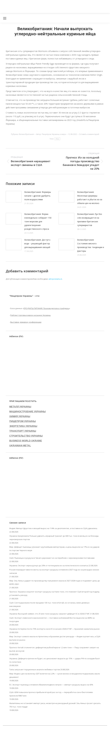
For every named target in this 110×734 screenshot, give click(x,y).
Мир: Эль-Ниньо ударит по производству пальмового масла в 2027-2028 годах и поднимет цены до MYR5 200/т (54, 582)
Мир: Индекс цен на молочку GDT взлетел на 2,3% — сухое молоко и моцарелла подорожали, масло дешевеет (54, 675)
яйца (57, 139)
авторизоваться (55, 279)
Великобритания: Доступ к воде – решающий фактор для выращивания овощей (37, 243)
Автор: (51, 134)
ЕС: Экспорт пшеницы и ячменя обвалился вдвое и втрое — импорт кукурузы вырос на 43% (51, 684)
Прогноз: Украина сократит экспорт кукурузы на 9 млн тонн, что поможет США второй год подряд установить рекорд (54, 593)
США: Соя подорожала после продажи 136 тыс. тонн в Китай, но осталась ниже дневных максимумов (49, 604)
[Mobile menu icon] (5, 18)
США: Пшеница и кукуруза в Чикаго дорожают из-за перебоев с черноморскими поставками (52, 558)
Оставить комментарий (89, 134)
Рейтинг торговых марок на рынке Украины (30, 315)
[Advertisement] (52, 6)
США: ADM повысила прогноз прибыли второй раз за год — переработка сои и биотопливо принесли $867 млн (51, 694)
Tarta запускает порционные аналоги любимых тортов (34, 669)
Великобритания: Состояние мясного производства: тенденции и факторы (90, 245)
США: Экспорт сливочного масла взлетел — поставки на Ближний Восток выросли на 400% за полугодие (52, 620)
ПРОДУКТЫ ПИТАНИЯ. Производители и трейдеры (46, 308)
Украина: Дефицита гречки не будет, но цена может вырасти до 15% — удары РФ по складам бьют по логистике (54, 660)
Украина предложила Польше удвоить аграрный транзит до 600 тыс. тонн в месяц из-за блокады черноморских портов (54, 538)
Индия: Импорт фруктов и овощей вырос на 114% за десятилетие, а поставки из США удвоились (53, 528)
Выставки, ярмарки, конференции (25, 322)
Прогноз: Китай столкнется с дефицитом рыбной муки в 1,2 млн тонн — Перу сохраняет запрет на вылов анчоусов (54, 649)
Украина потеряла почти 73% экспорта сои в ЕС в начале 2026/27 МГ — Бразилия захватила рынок (54, 629)
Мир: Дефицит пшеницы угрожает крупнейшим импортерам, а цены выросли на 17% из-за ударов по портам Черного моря (54, 549)
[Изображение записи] (13, 196)
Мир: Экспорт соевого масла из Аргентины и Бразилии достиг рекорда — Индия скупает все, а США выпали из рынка (54, 638)
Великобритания (26, 134)
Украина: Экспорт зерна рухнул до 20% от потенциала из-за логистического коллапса (48, 565)
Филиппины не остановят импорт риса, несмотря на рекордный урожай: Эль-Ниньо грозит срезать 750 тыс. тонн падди (55, 705)
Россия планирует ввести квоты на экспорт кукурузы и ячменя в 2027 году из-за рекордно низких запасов (54, 571)
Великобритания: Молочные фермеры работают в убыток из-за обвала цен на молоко (89, 198)
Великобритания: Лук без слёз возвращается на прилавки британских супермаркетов (89, 220)
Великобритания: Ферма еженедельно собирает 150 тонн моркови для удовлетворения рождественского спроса (37, 221)
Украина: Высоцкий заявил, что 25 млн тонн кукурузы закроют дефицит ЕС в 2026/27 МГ (49, 613)
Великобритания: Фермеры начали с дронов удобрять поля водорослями (37, 196)
